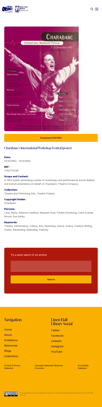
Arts (41, 226)
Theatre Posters (45, 193)
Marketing (32, 229)
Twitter (55, 330)
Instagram (57, 346)
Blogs (7, 350)
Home (8, 329)
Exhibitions (11, 340)
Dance (60, 226)
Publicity (43, 229)
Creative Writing (83, 226)
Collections (11, 356)
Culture (33, 226)
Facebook (57, 335)
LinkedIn (56, 341)
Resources (11, 345)
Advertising (19, 229)
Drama (69, 226)
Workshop (50, 226)
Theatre (8, 226)
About (8, 334)
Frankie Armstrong (67, 212)
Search (51, 279)
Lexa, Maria (10, 212)
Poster (7, 229)
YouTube (56, 351)
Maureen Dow (47, 212)
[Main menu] (97, 9)
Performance (21, 226)
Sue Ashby (19, 216)
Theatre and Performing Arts (19, 193)
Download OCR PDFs (51, 138)
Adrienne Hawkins (28, 212)
